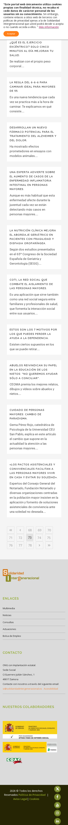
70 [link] (49, 530)
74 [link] (39, 537)
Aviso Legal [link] (20, 799)
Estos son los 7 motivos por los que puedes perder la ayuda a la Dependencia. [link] (33, 334)
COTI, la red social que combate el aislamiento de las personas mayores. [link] (31, 284)
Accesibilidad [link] (51, 688)
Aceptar (11, 33)
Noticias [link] (7, 615)
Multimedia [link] (9, 608)
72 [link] (20, 537)
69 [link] (39, 530)
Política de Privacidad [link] (32, 794)
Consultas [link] (8, 622)
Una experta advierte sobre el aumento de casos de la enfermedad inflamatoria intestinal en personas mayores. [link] (32, 180)
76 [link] (11, 545)
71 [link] (11, 537)
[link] (11, 530)
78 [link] (30, 545)
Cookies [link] (34, 799)
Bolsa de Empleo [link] (12, 636)
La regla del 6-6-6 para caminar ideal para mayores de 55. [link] (32, 86)
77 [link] (20, 545)
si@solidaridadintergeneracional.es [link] (22, 688)
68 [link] (30, 530)
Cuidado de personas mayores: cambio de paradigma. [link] (27, 414)
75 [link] (49, 537)
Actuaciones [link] (9, 629)
